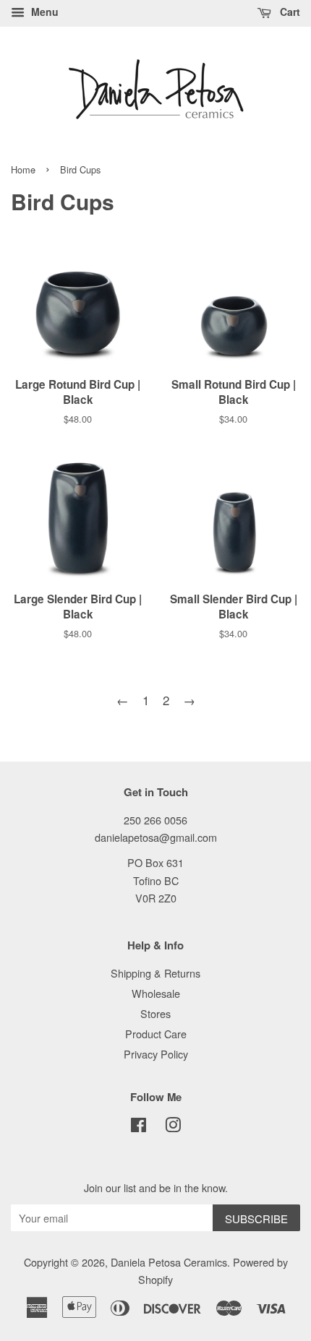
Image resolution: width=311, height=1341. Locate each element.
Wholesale (156, 993)
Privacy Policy (156, 1053)
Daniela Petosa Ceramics (169, 1261)
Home (23, 169)
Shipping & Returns (155, 972)
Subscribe (256, 1218)
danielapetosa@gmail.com (156, 837)
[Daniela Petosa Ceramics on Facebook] (138, 1126)
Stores (155, 1013)
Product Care (156, 1033)
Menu (43, 11)
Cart (288, 11)
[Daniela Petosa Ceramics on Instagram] (173, 1126)
